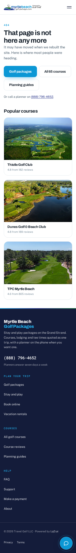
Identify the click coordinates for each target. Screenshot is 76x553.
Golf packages (20, 71)
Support (9, 489)
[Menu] (69, 7)
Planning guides (21, 85)
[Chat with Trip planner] (66, 543)
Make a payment (15, 499)
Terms (20, 542)
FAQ (7, 479)
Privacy (8, 542)
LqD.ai (54, 531)
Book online (12, 404)
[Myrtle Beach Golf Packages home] (22, 7)
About (8, 508)
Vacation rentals (15, 414)
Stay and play (13, 394)
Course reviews (14, 446)
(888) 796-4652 (42, 96)
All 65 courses (55, 71)
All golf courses (15, 437)
